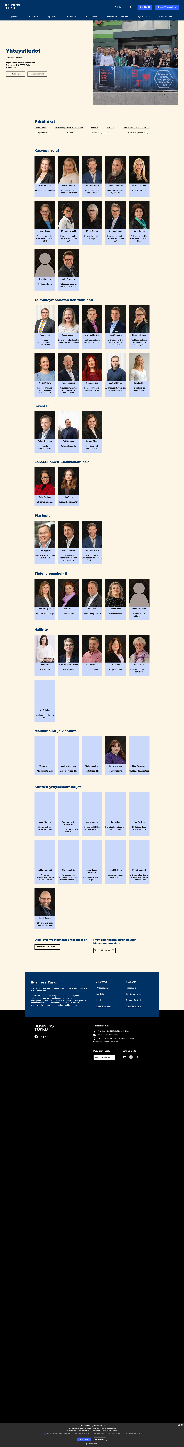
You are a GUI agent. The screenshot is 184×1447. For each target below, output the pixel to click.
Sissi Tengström (139, 766)
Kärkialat (71, 17)
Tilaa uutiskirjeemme (102, 950)
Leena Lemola (92, 822)
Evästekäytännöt (134, 1000)
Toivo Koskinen (45, 441)
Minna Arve (45, 665)
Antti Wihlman (115, 383)
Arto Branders (68, 279)
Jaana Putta (139, 665)
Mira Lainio (115, 665)
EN (46, 1037)
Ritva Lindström (68, 870)
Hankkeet (101, 1000)
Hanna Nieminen (45, 822)
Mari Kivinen (44, 231)
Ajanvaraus (101, 982)
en (119, 7)
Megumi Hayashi (68, 231)
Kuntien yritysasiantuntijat (139, 133)
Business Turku (166, 17)
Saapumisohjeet (37, 74)
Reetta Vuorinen (69, 335)
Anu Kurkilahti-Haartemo (68, 823)
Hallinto (70, 133)
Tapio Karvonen (68, 383)
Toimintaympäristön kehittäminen (69, 128)
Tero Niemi (45, 335)
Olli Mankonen (115, 231)
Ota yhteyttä (145, 7)
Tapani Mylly (44, 766)
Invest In (94, 128)
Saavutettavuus (133, 1007)
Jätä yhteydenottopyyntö (45, 947)
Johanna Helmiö (115, 609)
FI (41, 1037)
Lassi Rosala (45, 918)
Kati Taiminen (45, 710)
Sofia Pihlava (45, 383)
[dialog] (92, 1435)
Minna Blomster (139, 609)
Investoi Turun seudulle (117, 17)
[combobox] (179, 1425)
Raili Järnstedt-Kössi (68, 665)
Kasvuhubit (91, 17)
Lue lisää (114, 1430)
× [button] (182, 1425)
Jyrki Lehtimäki (92, 335)
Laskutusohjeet (15, 74)
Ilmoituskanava (133, 994)
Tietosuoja (131, 988)
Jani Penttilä (139, 822)
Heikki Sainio (45, 279)
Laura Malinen (115, 766)
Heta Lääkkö (139, 383)
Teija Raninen (45, 497)
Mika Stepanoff (139, 870)
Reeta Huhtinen (139, 335)
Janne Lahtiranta (115, 186)
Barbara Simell (91, 441)
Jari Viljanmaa (92, 665)
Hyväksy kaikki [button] (84, 1439)
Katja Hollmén (45, 186)
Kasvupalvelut (40, 128)
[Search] (130, 7)
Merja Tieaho (92, 231)
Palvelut (33, 17)
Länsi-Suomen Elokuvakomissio (136, 128)
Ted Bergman (68, 441)
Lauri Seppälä (115, 335)
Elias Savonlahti (68, 551)
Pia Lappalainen (92, 766)
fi (115, 7)
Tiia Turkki (68, 609)
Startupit (110, 128)
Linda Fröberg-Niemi (45, 609)
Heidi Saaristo (68, 186)
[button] (92, 1444)
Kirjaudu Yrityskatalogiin (167, 7)
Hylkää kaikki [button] (99, 1439)
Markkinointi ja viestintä (100, 133)
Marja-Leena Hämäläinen (91, 871)
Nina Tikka (68, 497)
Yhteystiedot (102, 988)
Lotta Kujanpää (139, 186)
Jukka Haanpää (45, 870)
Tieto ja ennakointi (42, 133)
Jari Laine (92, 609)
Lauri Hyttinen (115, 870)
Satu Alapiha (139, 231)
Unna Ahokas (92, 383)
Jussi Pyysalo (45, 551)
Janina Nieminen (68, 766)
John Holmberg (92, 186)
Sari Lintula (115, 822)
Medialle (100, 994)
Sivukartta (131, 982)
